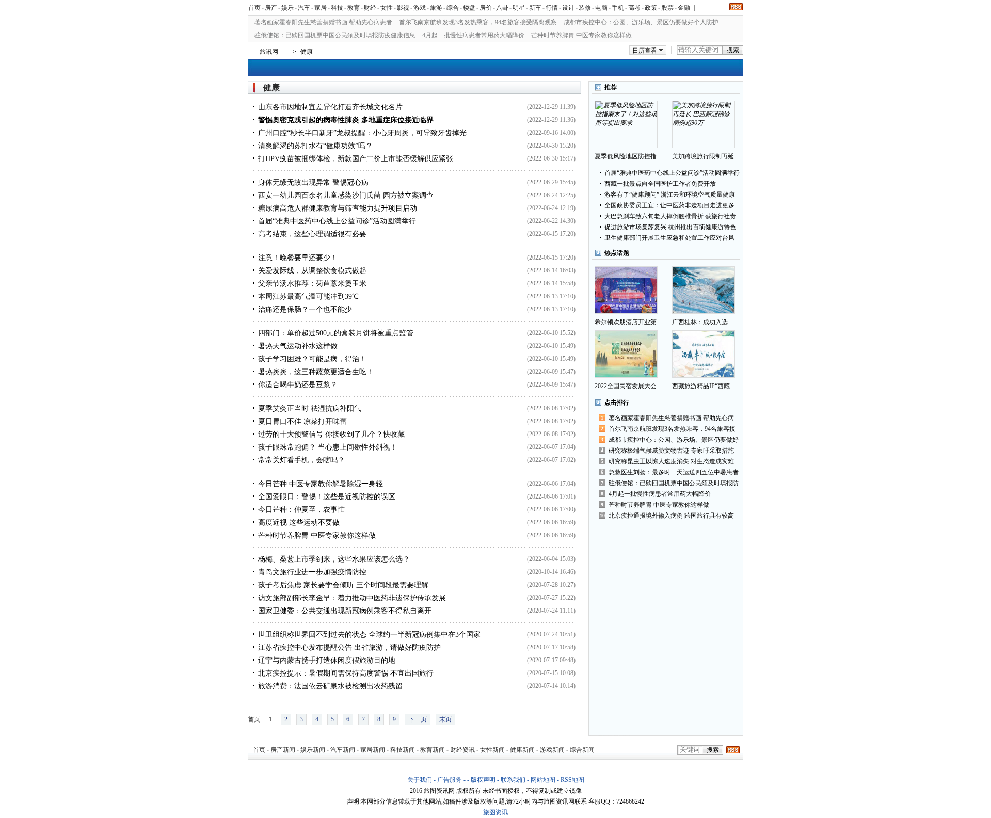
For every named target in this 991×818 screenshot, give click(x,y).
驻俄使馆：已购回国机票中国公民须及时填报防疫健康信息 (334, 35)
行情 (552, 7)
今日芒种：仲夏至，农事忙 (301, 510)
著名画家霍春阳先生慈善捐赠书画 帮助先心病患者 (323, 22)
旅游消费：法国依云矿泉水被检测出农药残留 (330, 686)
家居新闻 (372, 749)
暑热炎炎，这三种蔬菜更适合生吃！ (316, 372)
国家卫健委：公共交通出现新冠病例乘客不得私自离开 (344, 611)
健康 (306, 51)
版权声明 (483, 779)
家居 (320, 7)
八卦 (502, 7)
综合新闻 (582, 749)
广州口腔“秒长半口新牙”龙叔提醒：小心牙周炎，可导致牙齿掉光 (362, 133)
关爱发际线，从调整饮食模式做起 (312, 271)
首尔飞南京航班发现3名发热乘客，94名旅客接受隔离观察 (478, 22)
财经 (370, 7)
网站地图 (543, 779)
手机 (618, 7)
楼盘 (469, 7)
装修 (585, 7)
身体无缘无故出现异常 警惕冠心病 (313, 182)
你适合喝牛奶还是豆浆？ (298, 385)
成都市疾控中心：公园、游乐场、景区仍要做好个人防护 (641, 22)
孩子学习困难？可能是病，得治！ (312, 359)
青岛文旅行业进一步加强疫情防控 (312, 572)
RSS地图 (572, 779)
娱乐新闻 (312, 749)
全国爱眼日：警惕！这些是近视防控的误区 (326, 497)
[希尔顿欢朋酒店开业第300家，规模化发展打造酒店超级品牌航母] (626, 290)
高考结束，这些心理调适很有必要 (312, 234)
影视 (403, 7)
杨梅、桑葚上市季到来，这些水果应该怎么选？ (334, 559)
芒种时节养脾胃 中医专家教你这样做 (581, 35)
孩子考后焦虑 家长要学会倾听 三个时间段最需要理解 (343, 585)
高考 (634, 7)
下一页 (417, 719)
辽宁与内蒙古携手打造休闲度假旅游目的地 (326, 660)
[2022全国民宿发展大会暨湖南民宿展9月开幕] (626, 354)
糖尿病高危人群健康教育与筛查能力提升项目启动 (337, 208)
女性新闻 (492, 749)
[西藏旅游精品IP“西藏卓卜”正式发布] (703, 354)
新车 (535, 7)
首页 (254, 7)
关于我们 (419, 779)
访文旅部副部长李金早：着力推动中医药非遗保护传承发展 (352, 598)
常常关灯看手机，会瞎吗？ (301, 460)
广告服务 (449, 779)
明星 (519, 7)
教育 (353, 7)
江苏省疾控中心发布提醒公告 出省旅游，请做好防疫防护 (349, 647)
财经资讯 (462, 749)
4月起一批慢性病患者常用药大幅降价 (473, 35)
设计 (568, 7)
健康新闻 (522, 749)
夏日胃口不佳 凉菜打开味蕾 (302, 421)
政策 (651, 7)
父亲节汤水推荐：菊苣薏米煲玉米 (312, 283)
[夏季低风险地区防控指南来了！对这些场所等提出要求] (626, 124)
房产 (271, 7)
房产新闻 (282, 749)
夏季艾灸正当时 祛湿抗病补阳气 (309, 408)
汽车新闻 (342, 749)
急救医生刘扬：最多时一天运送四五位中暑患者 (674, 472)
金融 (684, 7)
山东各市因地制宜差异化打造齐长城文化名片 (330, 107)
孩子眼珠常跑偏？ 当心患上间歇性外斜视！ (327, 447)
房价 (485, 7)
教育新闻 (432, 749)
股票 (667, 7)
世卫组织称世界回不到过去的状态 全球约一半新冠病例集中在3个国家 (369, 634)
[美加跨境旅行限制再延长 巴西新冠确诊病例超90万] (703, 124)
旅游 (436, 7)
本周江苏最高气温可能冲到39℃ (308, 296)
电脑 (601, 7)
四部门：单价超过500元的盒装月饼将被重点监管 (335, 333)
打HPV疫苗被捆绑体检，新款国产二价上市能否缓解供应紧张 (355, 159)
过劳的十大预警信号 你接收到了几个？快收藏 (331, 434)
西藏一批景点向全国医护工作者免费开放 (660, 183)
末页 (445, 719)
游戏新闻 (552, 749)
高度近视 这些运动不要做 (299, 522)
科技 (337, 7)
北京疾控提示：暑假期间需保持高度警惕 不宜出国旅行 (346, 673)
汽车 (304, 7)
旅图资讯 (495, 812)
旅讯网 (269, 51)
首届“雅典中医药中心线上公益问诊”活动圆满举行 (337, 221)
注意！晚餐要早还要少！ (298, 258)
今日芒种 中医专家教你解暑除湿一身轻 (320, 484)
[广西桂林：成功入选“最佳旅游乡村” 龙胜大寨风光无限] (703, 290)
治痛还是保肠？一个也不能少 (305, 309)
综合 (452, 7)
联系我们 (513, 779)
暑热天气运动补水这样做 (298, 346)
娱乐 (287, 7)
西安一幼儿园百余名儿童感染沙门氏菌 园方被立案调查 (346, 195)
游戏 (419, 7)
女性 (386, 7)
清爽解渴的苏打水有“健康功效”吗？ (315, 146)
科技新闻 (402, 749)
